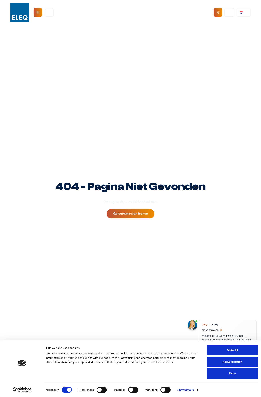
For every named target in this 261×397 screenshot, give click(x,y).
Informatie (196, 12)
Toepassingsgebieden (151, 12)
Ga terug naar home (130, 214)
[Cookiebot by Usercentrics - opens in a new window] (21, 390)
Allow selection (232, 361)
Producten (106, 12)
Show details (185, 389)
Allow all (232, 349)
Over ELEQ (70, 12)
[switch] (102, 390)
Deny (232, 373)
